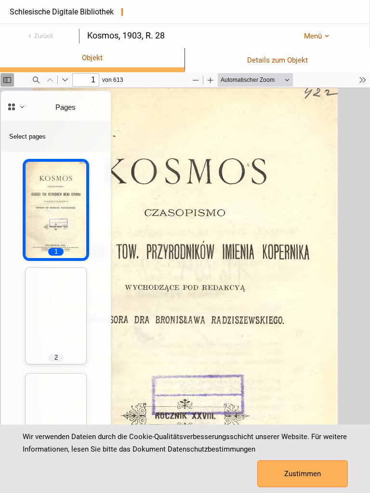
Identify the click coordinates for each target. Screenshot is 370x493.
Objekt (92, 57)
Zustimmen (302, 473)
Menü (313, 36)
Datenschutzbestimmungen (211, 449)
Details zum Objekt (277, 60)
